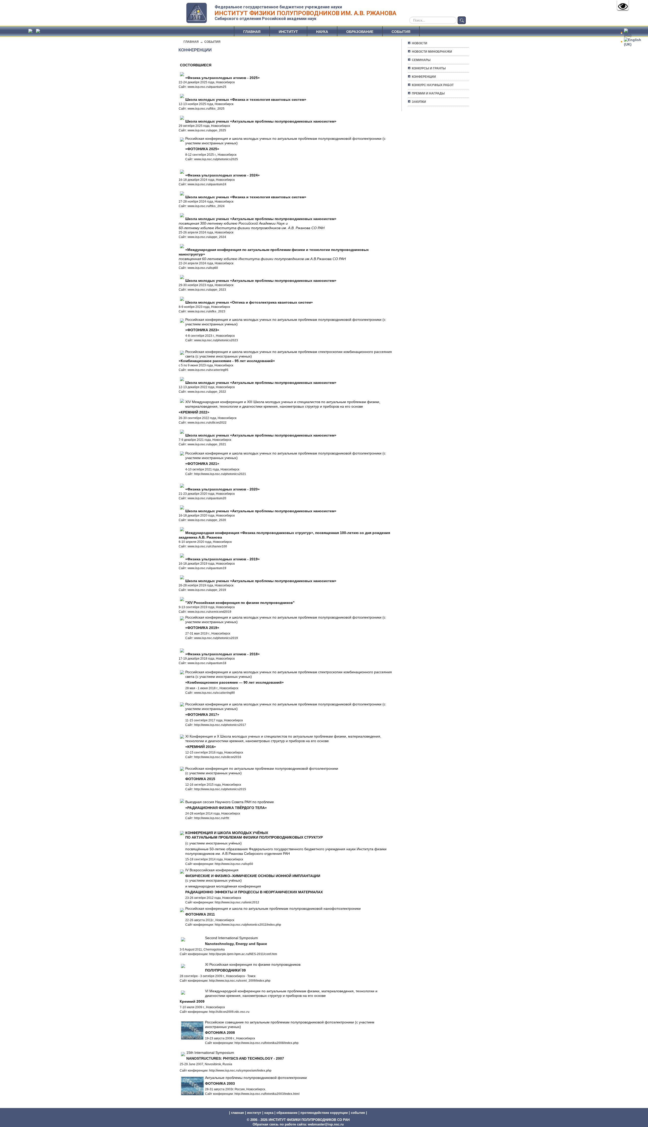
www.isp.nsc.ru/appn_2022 (207, 391)
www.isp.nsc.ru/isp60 (203, 268)
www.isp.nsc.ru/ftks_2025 (206, 108)
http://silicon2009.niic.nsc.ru (229, 1012)
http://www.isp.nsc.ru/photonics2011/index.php (248, 924)
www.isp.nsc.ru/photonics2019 (216, 638)
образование (286, 1113)
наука (268, 1113)
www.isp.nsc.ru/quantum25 (207, 87)
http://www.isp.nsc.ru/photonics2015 (220, 789)
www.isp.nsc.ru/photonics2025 (216, 159)
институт (254, 1113)
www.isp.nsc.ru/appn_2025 (207, 130)
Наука (322, 32)
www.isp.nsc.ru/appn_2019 (207, 590)
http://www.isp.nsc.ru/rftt (211, 818)
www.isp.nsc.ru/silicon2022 (207, 422)
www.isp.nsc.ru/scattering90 (214, 693)
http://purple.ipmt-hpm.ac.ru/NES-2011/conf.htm (243, 954)
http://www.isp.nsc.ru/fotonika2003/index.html (266, 1094)
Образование (359, 32)
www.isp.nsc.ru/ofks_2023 (206, 311)
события (358, 1113)
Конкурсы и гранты (429, 68)
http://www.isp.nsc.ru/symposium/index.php (240, 1070)
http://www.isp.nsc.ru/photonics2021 (220, 474)
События (401, 32)
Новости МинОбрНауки (432, 51)
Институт (288, 32)
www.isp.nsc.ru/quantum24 (207, 184)
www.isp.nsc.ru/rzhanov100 (207, 546)
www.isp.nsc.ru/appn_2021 (207, 444)
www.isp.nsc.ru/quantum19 (207, 568)
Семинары (421, 60)
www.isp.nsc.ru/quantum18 (207, 663)
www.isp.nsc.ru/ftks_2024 (206, 206)
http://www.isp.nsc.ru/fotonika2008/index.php (266, 1043)
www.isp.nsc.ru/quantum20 (207, 498)
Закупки (419, 102)
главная (237, 1113)
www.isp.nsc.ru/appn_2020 (207, 520)
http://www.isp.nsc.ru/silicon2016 (217, 757)
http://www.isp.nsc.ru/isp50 (234, 864)
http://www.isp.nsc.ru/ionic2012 (237, 902)
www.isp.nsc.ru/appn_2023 (207, 289)
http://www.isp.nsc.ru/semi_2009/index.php (239, 980)
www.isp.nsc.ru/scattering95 (208, 370)
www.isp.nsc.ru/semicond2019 (209, 612)
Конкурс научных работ (433, 85)
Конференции (424, 76)
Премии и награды (428, 93)
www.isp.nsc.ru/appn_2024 (207, 237)
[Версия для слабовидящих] (623, 5)
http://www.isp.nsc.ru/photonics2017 (220, 725)
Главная (251, 32)
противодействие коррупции (324, 1113)
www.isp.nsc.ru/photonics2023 (216, 340)
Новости (419, 43)
